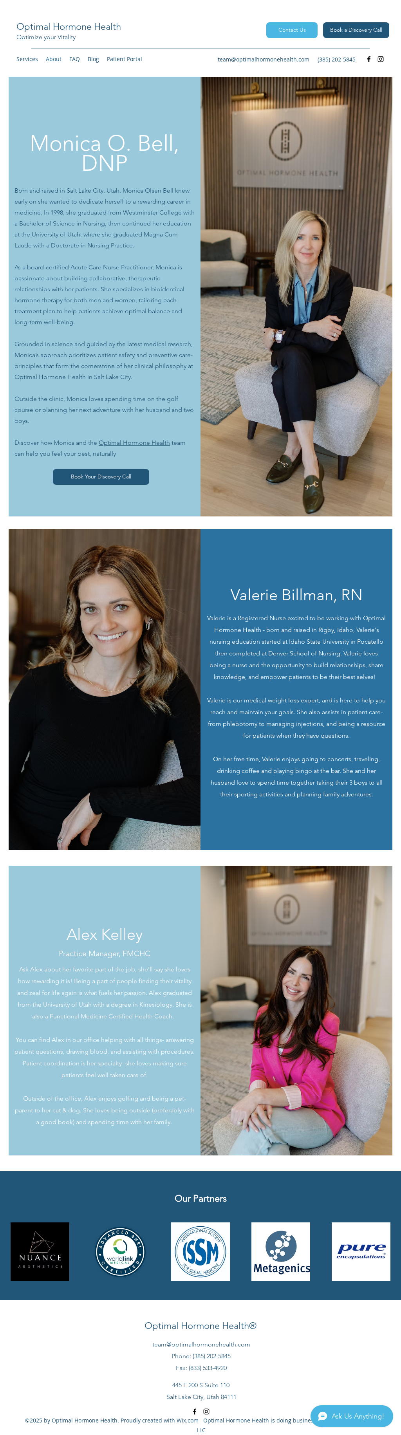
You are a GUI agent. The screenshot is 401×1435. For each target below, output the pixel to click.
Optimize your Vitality (46, 37)
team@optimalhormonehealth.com (263, 59)
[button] (27, 59)
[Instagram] (381, 59)
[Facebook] (369, 59)
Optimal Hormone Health (68, 26)
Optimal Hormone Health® (200, 1325)
